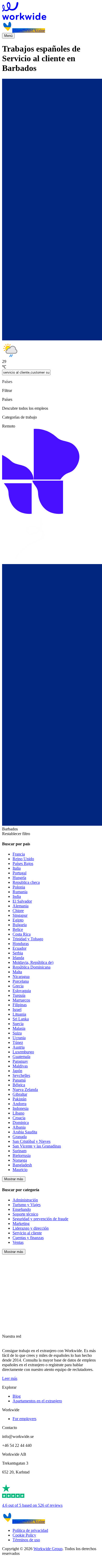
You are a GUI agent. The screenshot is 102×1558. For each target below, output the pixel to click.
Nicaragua (21, 976)
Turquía (19, 995)
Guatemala (21, 1056)
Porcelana (21, 981)
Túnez (18, 1042)
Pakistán (19, 1099)
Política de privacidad (30, 1530)
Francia (19, 854)
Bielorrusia (22, 1155)
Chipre (18, 910)
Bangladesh (22, 1165)
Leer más (9, 1378)
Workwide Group (48, 1548)
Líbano (18, 1113)
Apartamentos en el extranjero (37, 1401)
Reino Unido (23, 859)
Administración (25, 1200)
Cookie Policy (24, 1535)
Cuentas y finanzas (28, 1237)
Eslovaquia (22, 990)
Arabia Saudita (25, 1132)
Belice (18, 929)
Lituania (19, 1014)
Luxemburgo (23, 1052)
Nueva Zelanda (25, 1089)
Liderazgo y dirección (31, 1228)
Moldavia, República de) (33, 962)
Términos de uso (26, 1540)
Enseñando (22, 1209)
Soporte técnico (25, 1214)
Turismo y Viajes (27, 1204)
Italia (17, 868)
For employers (24, 1418)
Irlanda (18, 957)
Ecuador (19, 948)
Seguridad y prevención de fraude (40, 1219)
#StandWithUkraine (28, 30)
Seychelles (21, 1075)
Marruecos (21, 1000)
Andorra (19, 1103)
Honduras (21, 943)
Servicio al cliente (27, 1233)
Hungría (19, 877)
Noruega (20, 1160)
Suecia (18, 1023)
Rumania (20, 892)
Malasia (19, 1028)
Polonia (19, 887)
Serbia (18, 953)
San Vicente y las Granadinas (37, 1146)
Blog (17, 1396)
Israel (17, 1009)
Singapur (20, 915)
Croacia (19, 1118)
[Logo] (51, 11)
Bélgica (19, 1085)
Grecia (18, 986)
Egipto (18, 920)
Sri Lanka (21, 1019)
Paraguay (20, 1061)
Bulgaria (20, 925)
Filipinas (20, 1005)
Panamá (19, 1080)
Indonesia (21, 1108)
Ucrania (19, 1038)
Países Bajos (23, 863)
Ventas (18, 1242)
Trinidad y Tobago (28, 939)
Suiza (17, 1033)
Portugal (19, 873)
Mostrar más (13, 1179)
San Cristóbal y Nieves (31, 1141)
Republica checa (26, 882)
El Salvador (22, 901)
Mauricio (20, 1169)
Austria (19, 1047)
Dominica (21, 1122)
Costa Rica (22, 934)
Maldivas (20, 1066)
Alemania (21, 906)
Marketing (21, 1223)
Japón (17, 1070)
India (17, 896)
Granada (20, 1136)
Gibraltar (20, 1094)
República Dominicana (31, 967)
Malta (17, 972)
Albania (19, 1127)
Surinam (19, 1151)
